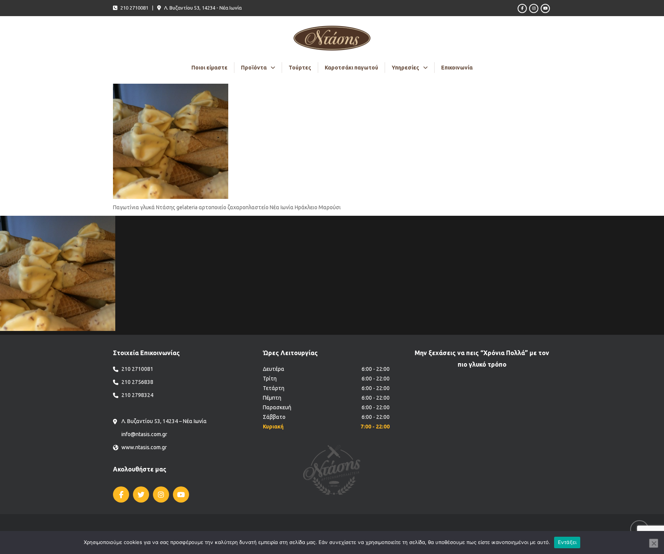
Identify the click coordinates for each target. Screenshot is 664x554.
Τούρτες (300, 67)
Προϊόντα (254, 67)
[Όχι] (653, 543)
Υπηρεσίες (405, 67)
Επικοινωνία (457, 67)
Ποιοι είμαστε (209, 67)
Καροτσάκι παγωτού (351, 67)
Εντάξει (567, 542)
